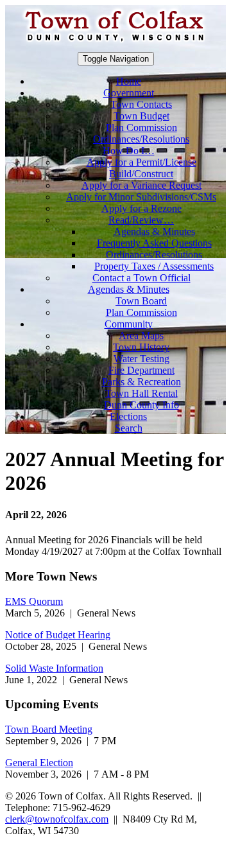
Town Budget (141, 115)
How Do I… (129, 150)
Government (128, 92)
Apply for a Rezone (141, 208)
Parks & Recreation (141, 381)
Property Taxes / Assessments (154, 266)
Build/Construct (141, 173)
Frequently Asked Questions (154, 243)
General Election (39, 762)
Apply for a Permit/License (141, 162)
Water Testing (141, 358)
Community (129, 324)
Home (128, 81)
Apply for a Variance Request (141, 185)
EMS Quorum (34, 601)
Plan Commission (141, 127)
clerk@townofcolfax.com (56, 819)
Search (128, 428)
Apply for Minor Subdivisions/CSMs (141, 196)
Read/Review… (141, 219)
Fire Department (141, 370)
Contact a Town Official (141, 277)
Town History (141, 347)
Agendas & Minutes (154, 231)
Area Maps (141, 335)
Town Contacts (141, 104)
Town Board (141, 300)
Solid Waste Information (54, 668)
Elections (128, 416)
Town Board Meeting (48, 729)
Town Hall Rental (141, 393)
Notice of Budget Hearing (57, 634)
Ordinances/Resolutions (141, 139)
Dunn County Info (141, 404)
